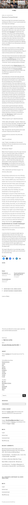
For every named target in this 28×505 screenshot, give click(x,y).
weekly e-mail (10, 411)
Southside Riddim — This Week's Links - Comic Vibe (14, 454)
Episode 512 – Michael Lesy (16, 461)
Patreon (13, 422)
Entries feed (5, 435)
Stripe (13, 423)
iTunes (3, 363)
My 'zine (4, 381)
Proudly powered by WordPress (8, 501)
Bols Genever (10, 114)
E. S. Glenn (4, 459)
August (11, 57)
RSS (3, 365)
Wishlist (4, 388)
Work (3, 389)
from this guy (5, 163)
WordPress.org (5, 440)
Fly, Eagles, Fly (5, 273)
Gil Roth (7, 354)
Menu (14, 10)
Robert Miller (5, 461)
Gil (12, 15)
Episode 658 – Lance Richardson (17, 466)
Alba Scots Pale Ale (11, 59)
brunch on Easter (18, 68)
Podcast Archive (5, 362)
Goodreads (4, 386)
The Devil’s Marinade (6, 279)
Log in (3, 432)
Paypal (8, 423)
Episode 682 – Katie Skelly (9, 456)
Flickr (3, 384)
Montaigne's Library (6, 383)
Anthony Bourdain (9, 290)
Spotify (3, 366)
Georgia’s (12, 31)
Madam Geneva (17, 65)
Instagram (4, 370)
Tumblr (3, 375)
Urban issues (17, 288)
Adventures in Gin (8, 288)
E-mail (3, 376)
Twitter (3, 371)
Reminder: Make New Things (14, 459)
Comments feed (6, 438)
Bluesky (4, 368)
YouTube (4, 373)
